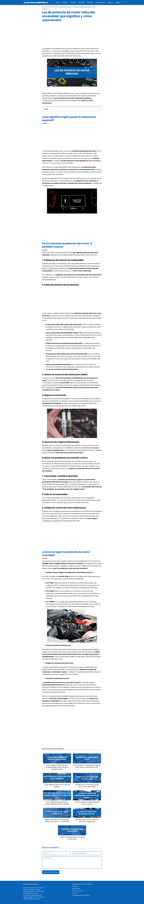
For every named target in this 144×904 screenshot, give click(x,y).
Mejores (118, 2)
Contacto (75, 886)
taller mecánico (94, 161)
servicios (74, 893)
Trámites (73, 2)
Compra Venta (100, 2)
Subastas (90, 2)
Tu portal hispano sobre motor (81, 895)
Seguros (110, 2)
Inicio (57, 2)
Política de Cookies (77, 891)
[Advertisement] (72, 34)
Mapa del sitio (76, 888)
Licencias (81, 2)
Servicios (65, 2)
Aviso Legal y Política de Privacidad (82, 884)
